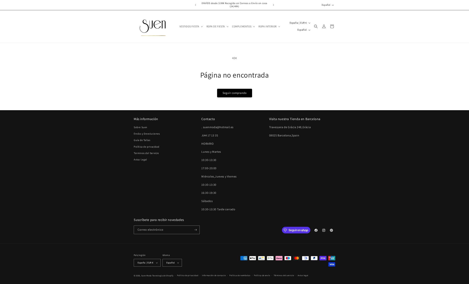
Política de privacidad (146, 146)
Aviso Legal (140, 159)
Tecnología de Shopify (162, 275)
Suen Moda (146, 275)
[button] (190, 26)
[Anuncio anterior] (195, 4)
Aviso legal (303, 275)
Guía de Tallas (142, 140)
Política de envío (262, 275)
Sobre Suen (140, 127)
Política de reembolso (239, 275)
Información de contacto (214, 275)
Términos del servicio (284, 275)
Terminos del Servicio (146, 153)
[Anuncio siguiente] (273, 4)
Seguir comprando (235, 93)
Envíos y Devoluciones (147, 133)
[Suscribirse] (195, 230)
